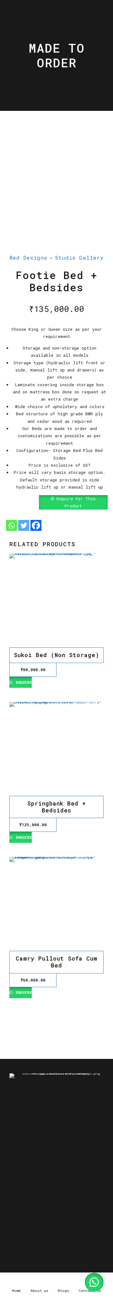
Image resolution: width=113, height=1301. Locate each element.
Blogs (70, 1209)
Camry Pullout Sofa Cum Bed (56, 962)
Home (18, 1209)
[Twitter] (23, 525)
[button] (56, 502)
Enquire (22, 682)
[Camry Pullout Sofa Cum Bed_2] (56, 904)
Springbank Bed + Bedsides (56, 807)
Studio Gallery (79, 257)
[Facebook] (35, 525)
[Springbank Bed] (56, 749)
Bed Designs (28, 257)
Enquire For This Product (75, 502)
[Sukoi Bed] (56, 600)
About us (44, 1209)
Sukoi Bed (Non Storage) (56, 655)
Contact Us (26, 1216)
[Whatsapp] (11, 525)
